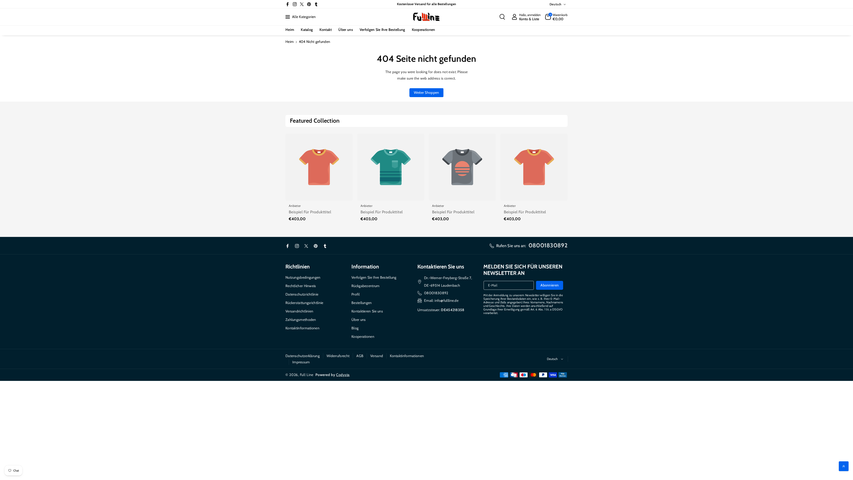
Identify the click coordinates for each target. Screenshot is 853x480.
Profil (355, 294)
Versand (376, 356)
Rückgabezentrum (365, 286)
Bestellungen (361, 303)
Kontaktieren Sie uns (367, 311)
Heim (289, 42)
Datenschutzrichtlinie (301, 294)
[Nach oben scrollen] (844, 466)
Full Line (306, 375)
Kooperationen (362, 336)
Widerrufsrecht (338, 356)
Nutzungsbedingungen (303, 277)
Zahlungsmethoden (300, 320)
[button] (502, 17)
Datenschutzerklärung (302, 356)
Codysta (343, 375)
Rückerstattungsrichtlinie (304, 303)
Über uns (358, 320)
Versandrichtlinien (299, 311)
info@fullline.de (446, 300)
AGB (359, 356)
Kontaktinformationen (302, 328)
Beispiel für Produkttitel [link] (310, 212)
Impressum (301, 362)
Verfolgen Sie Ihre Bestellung (374, 277)
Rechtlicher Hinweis (300, 286)
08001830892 (436, 293)
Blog (355, 328)
